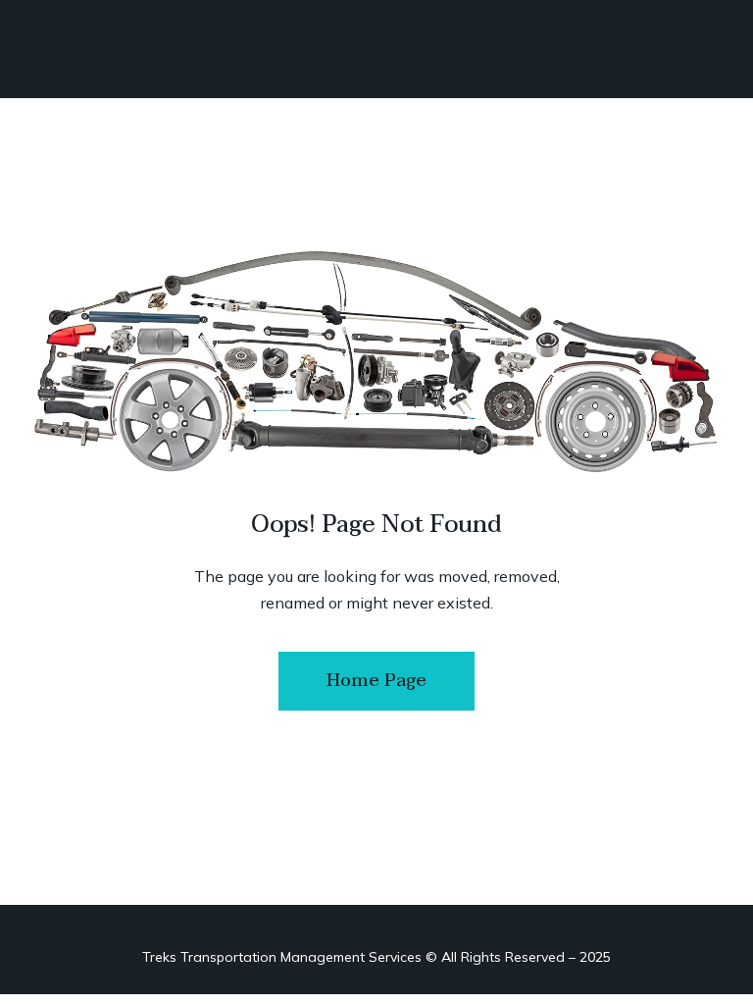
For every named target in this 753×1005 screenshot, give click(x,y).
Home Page (376, 680)
